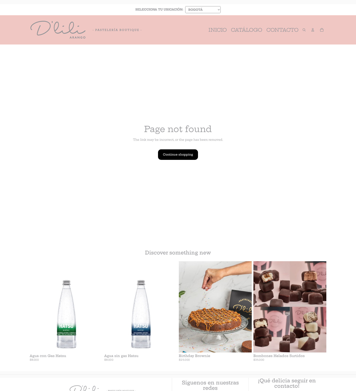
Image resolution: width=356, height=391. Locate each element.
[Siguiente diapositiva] (245, 306)
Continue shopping (178, 154)
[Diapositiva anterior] (185, 306)
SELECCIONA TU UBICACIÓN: (159, 9)
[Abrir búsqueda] (304, 29)
